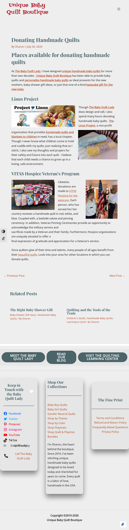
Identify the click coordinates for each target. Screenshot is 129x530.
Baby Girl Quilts (57, 409)
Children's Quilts (76, 318)
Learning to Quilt (76, 321)
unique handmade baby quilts (81, 71)
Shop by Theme (57, 418)
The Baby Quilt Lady (27, 71)
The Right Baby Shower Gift (31, 309)
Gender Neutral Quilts (62, 414)
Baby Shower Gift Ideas (23, 314)
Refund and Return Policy (110, 422)
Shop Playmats (57, 427)
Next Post (117, 275)
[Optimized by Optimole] (123, 524)
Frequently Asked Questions (110, 427)
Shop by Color (56, 423)
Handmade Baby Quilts (100, 318)
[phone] (6, 456)
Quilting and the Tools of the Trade (88, 311)
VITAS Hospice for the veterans (68, 195)
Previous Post (14, 275)
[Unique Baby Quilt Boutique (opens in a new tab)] (71, 76)
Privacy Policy (110, 432)
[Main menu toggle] (118, 9)
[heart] (31, 391)
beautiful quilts (27, 254)
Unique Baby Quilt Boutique (53, 76)
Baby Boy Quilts (57, 405)
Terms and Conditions (110, 418)
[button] (23, 357)
